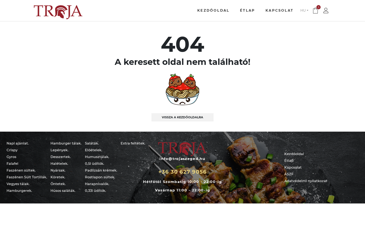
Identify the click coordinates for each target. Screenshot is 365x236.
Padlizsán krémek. (101, 170)
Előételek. (93, 150)
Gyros (11, 157)
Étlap (247, 10)
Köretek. (57, 177)
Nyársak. (57, 170)
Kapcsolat (279, 10)
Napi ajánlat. (18, 143)
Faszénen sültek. (21, 170)
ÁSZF (288, 174)
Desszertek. (60, 157)
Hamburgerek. (19, 191)
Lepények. (59, 150)
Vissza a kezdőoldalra (182, 117)
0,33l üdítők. (95, 191)
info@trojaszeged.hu (182, 159)
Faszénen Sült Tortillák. (27, 177)
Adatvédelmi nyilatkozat (305, 181)
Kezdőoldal (213, 10)
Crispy (12, 150)
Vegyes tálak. (18, 184)
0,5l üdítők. (94, 164)
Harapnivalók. (97, 184)
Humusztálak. (97, 157)
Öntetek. (58, 184)
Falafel (12, 164)
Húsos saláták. (62, 191)
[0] (315, 11)
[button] (304, 10)
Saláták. (92, 143)
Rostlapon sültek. (100, 177)
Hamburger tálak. (66, 143)
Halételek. (59, 164)
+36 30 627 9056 (182, 172)
